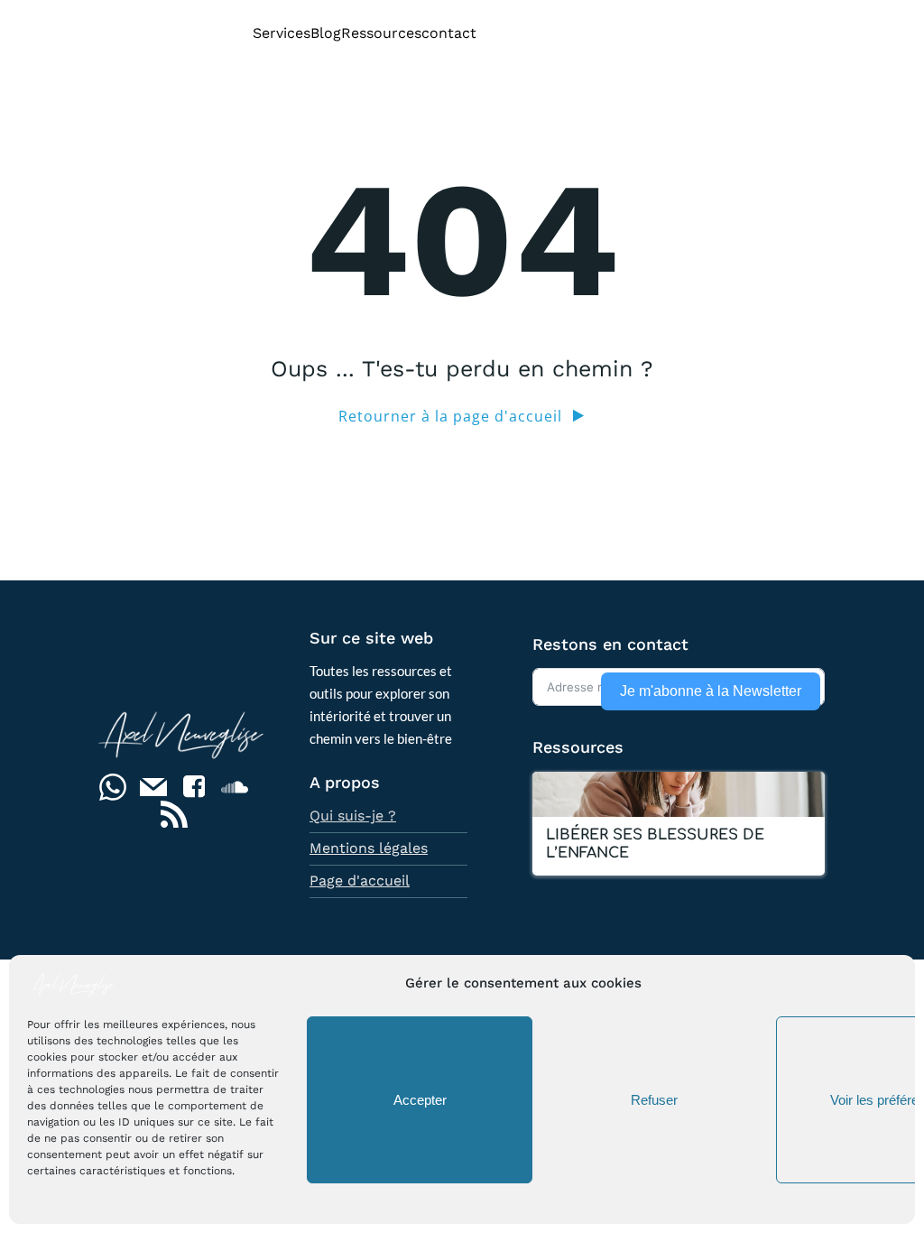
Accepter (420, 1100)
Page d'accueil (360, 880)
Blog (325, 33)
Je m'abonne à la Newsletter (710, 691)
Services (281, 33)
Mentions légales (369, 848)
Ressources (381, 33)
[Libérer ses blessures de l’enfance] (678, 792)
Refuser (654, 1100)
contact (448, 33)
